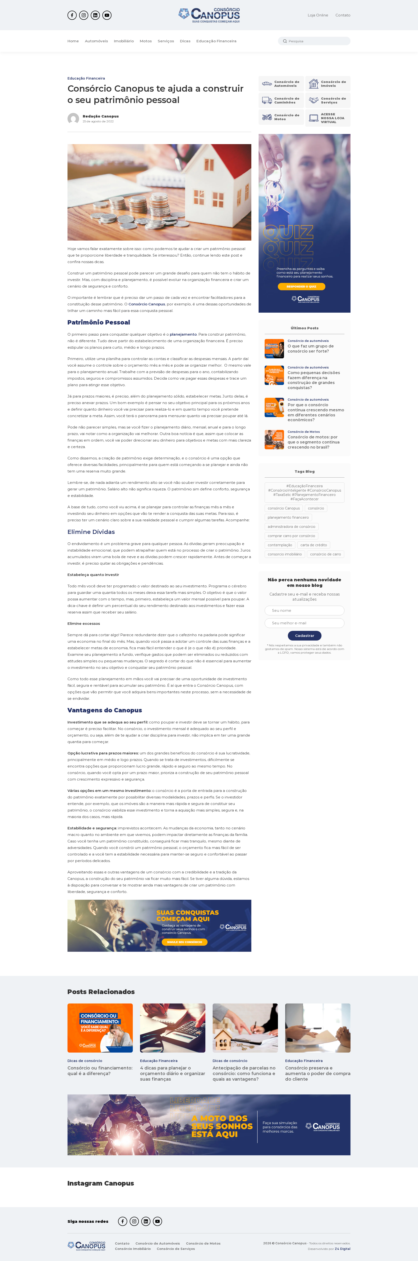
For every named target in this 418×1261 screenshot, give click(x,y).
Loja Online (318, 15)
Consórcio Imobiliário (133, 1249)
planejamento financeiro (288, 517)
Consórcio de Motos (203, 1243)
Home (73, 41)
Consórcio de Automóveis (157, 1243)
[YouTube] (107, 15)
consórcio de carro (325, 554)
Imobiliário (124, 41)
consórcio (316, 508)
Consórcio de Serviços (176, 1249)
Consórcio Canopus (146, 304)
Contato (343, 15)
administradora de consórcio (291, 526)
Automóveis (96, 41)
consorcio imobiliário (285, 554)
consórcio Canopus (284, 508)
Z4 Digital (343, 1249)
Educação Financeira (216, 41)
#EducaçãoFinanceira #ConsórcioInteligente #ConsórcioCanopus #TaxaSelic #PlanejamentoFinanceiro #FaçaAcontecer (304, 492)
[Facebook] (72, 15)
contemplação (280, 545)
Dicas (185, 41)
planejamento (183, 334)
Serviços (166, 41)
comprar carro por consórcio (291, 536)
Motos (146, 41)
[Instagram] (83, 15)
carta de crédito (313, 545)
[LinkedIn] (95, 15)
